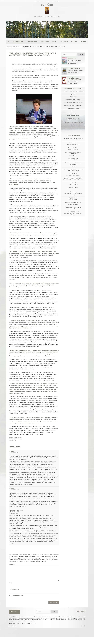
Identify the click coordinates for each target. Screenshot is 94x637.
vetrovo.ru (40, 616)
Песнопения (45, 42)
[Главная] (8, 42)
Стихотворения (32, 42)
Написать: (12, 564)
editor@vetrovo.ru (13, 626)
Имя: (10, 583)
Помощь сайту (14, 611)
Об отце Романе (18, 42)
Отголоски (64, 42)
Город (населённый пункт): (16, 595)
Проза (54, 42)
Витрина (83, 42)
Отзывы (74, 42)
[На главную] (47, 1)
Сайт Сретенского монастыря (15, 439)
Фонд (21, 616)
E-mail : (14, 589)
